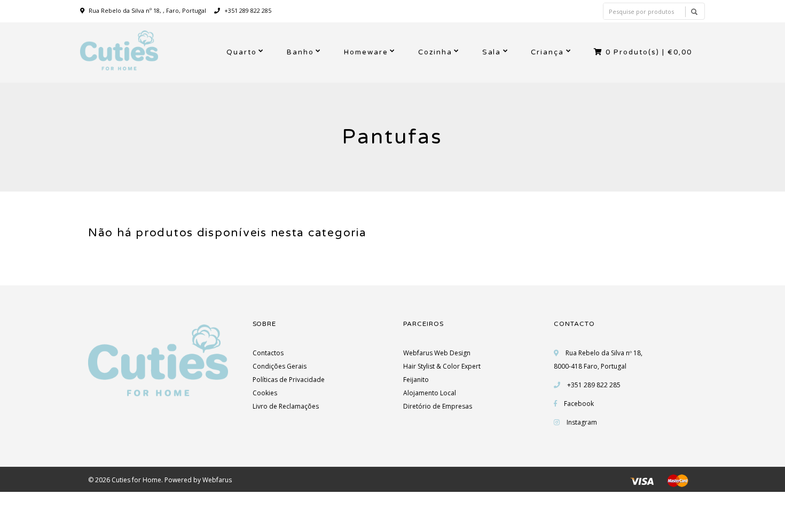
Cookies (265, 392)
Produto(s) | (649, 52)
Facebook (579, 403)
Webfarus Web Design (436, 352)
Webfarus (217, 479)
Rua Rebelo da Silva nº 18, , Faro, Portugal (147, 10)
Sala (491, 52)
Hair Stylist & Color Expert (442, 366)
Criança (547, 52)
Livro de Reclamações (286, 406)
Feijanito (416, 379)
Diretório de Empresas (437, 406)
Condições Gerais (280, 366)
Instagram (582, 422)
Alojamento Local (429, 392)
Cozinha (435, 52)
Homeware (366, 52)
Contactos (268, 352)
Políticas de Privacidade (289, 379)
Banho (300, 52)
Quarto (241, 52)
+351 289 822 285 (247, 10)
